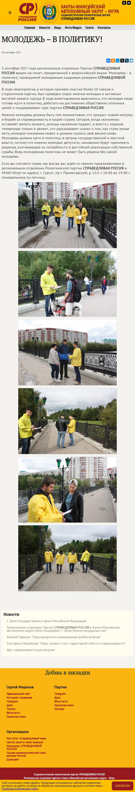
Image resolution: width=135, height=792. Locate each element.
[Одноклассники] (113, 61)
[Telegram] (131, 61)
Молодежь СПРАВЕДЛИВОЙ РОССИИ (24, 747)
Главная (29, 27)
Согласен (122, 785)
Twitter (11, 708)
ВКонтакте (13, 712)
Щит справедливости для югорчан (29, 650)
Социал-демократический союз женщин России (26, 754)
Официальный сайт (18, 693)
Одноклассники (16, 716)
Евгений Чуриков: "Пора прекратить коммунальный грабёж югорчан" (52, 637)
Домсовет (13, 759)
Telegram (12, 701)
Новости (44, 27)
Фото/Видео (73, 27)
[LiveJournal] (127, 61)
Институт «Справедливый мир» (26, 738)
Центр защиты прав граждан (25, 742)
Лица (57, 27)
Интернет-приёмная (19, 697)
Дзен (10, 705)
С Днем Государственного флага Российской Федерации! (45, 621)
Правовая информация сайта (20, 788)
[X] (122, 61)
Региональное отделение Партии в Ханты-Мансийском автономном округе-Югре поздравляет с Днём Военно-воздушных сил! (61, 629)
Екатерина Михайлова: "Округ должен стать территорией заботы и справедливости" (64, 644)
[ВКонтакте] (108, 61)
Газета (89, 27)
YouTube (59, 708)
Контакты (104, 27)
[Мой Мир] (118, 61)
